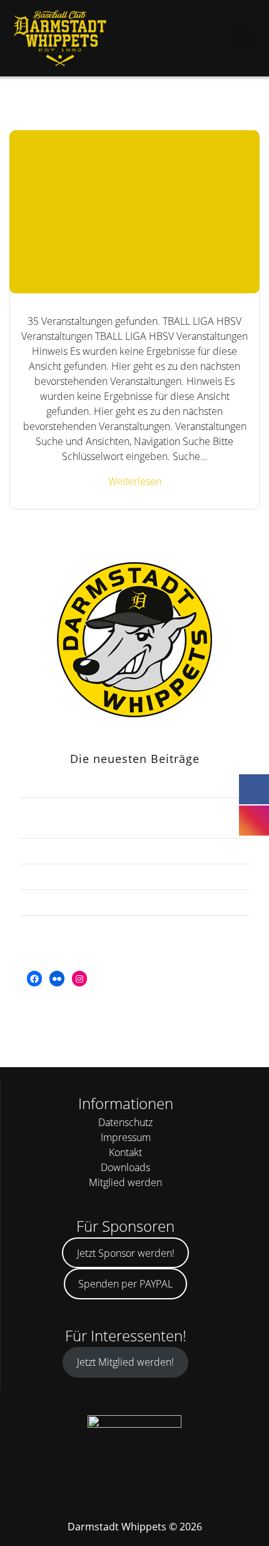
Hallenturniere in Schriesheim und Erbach (134, 877)
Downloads (125, 1167)
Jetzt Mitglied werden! (125, 1362)
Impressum (126, 1137)
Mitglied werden (125, 1182)
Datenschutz (125, 1122)
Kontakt (125, 1152)
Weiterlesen (134, 481)
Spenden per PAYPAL (125, 1284)
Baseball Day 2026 (134, 851)
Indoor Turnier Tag (134, 928)
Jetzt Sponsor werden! (126, 1253)
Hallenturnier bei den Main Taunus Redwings (135, 902)
